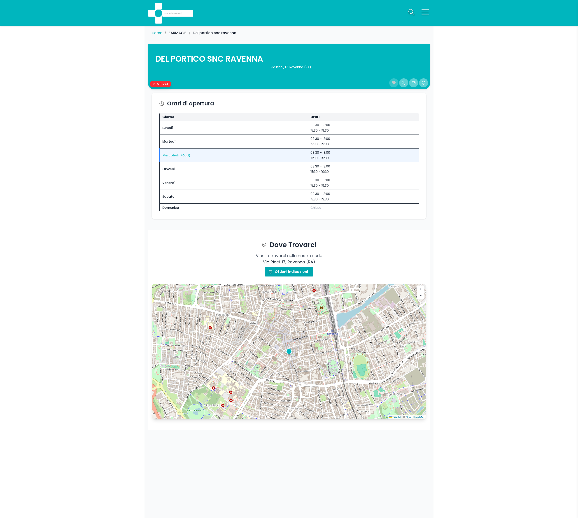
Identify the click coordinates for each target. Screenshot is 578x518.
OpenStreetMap (415, 417)
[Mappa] (423, 82)
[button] (159, 7)
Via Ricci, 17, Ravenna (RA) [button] (290, 67)
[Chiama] (403, 82)
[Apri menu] (425, 12)
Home (157, 33)
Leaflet (396, 417)
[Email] (413, 82)
